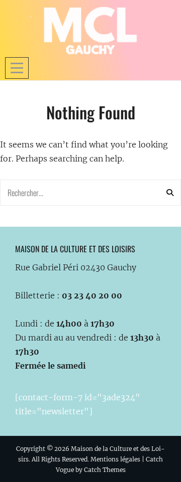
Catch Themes (105, 469)
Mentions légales (115, 459)
